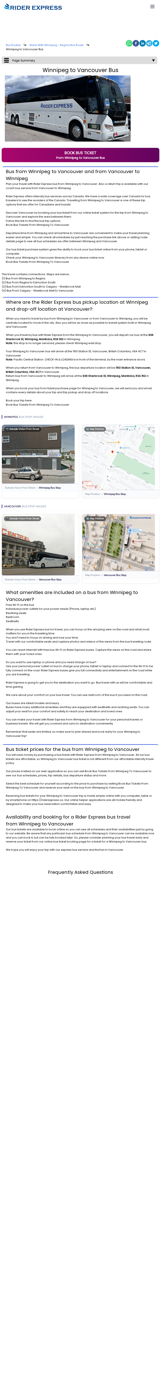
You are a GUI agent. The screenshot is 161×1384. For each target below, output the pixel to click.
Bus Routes (13, 45)
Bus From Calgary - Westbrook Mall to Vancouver (40, 291)
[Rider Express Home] (33, 6)
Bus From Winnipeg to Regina (25, 278)
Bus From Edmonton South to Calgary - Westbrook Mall (43, 287)
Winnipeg (71, 184)
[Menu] (152, 6)
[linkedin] (142, 43)
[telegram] (149, 43)
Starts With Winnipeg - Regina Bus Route (56, 45)
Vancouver (89, 184)
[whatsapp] (129, 43)
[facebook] (135, 43)
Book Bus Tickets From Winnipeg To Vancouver (37, 225)
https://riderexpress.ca (47, 800)
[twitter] (156, 43)
